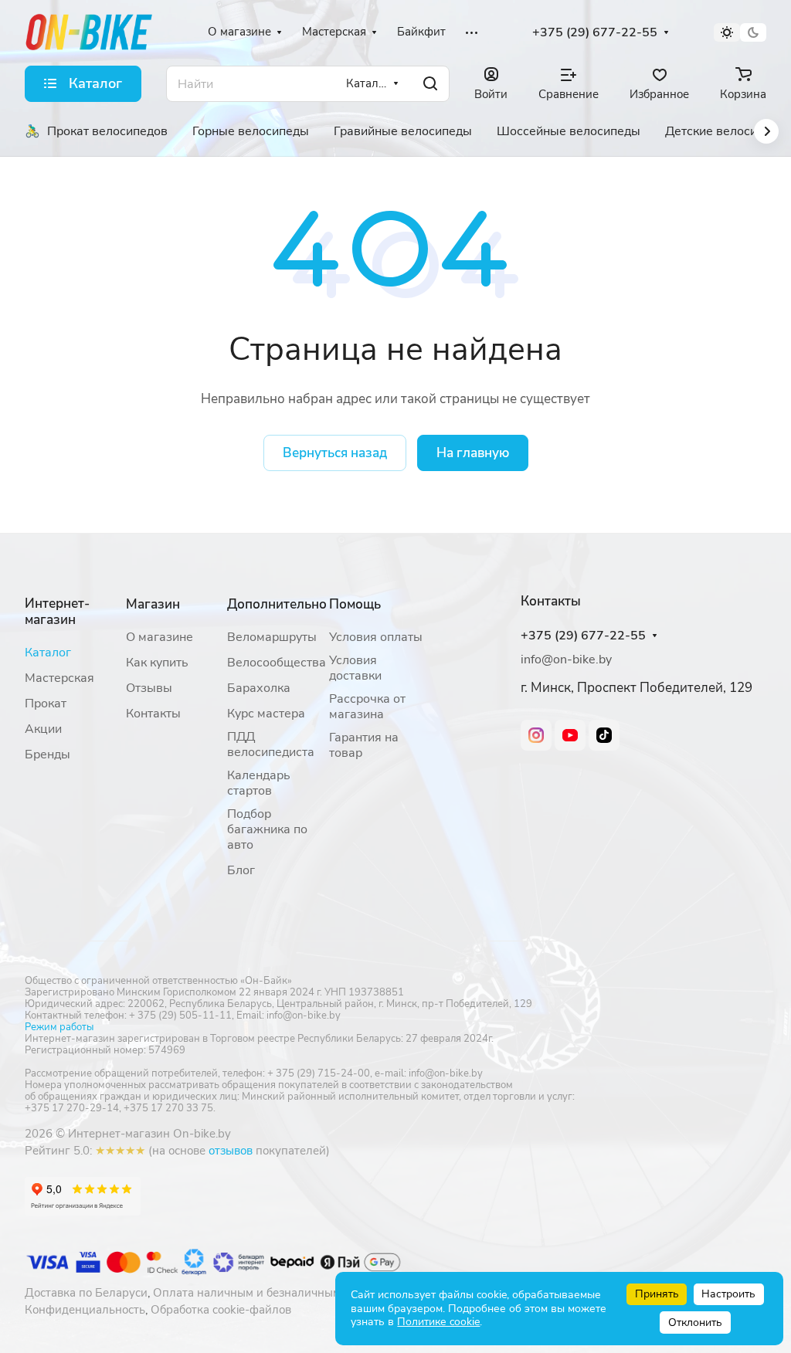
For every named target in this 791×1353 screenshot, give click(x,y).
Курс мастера (266, 713)
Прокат (45, 703)
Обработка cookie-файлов (221, 1309)
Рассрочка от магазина (367, 706)
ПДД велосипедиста (270, 744)
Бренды (47, 754)
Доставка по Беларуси (86, 1292)
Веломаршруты (272, 637)
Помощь (355, 604)
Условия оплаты (376, 637)
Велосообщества (276, 662)
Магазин (153, 604)
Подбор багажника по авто (267, 829)
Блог (241, 870)
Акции (43, 729)
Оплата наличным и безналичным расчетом (273, 1292)
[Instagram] (536, 735)
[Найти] (430, 84)
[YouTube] (570, 735)
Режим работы (59, 1027)
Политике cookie (438, 1321)
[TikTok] (604, 735)
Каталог (48, 652)
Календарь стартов (258, 783)
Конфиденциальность (85, 1309)
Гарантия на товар (364, 745)
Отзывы (149, 688)
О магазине (159, 637)
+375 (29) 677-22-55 (594, 32)
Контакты (153, 713)
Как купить (157, 662)
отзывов (231, 1150)
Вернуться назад (335, 453)
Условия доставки (355, 668)
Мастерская (59, 678)
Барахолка (258, 688)
